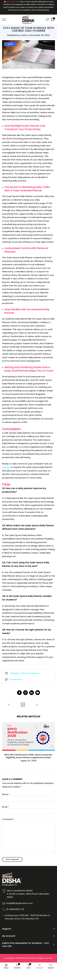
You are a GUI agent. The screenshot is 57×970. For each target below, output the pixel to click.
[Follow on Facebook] (19, 692)
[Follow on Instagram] (25, 692)
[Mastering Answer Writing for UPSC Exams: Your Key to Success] (37, 705)
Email (5, 806)
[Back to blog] (23, 705)
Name (6, 794)
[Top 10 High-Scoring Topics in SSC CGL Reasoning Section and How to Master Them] (9, 705)
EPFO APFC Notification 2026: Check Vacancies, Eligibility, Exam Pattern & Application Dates (28, 756)
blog (10, 44)
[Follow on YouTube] (37, 692)
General (14, 673)
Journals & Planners (29, 673)
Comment (8, 819)
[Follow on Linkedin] (31, 692)
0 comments (15, 679)
